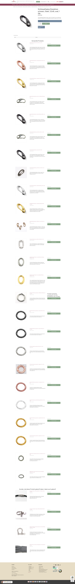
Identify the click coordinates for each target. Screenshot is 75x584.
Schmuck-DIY (38, 1)
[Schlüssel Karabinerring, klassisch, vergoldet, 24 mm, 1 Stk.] (21, 442)
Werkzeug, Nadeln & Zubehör (42, 570)
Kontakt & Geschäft (31, 567)
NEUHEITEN (13, 4)
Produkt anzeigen (53, 45)
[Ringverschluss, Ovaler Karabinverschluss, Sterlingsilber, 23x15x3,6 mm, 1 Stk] (21, 478)
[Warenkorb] (62, 1)
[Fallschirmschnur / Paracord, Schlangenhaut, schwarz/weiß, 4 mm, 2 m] (21, 551)
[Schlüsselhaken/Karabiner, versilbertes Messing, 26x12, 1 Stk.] (21, 192)
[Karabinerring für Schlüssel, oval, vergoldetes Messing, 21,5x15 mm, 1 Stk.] (21, 281)
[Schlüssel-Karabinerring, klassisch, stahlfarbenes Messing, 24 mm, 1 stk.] (21, 299)
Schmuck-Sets (41, 567)
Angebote (17, 4)
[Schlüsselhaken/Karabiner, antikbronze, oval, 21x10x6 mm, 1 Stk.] (21, 228)
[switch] (72, 581)
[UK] (58, 1)
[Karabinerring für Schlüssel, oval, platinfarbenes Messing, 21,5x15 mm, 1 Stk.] (21, 264)
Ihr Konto (30, 571)
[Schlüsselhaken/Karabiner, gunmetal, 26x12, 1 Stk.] (21, 156)
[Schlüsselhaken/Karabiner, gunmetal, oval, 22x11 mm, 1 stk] (21, 174)
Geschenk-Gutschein (42, 571)
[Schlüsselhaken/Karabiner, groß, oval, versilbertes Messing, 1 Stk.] (21, 103)
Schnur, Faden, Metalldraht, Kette (43, 569)
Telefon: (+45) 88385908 (15, 571)
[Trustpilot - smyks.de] (55, 567)
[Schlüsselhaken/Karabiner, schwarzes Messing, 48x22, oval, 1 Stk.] (21, 121)
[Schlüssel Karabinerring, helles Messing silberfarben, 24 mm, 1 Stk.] (21, 406)
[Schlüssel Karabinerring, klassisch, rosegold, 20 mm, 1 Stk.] (21, 371)
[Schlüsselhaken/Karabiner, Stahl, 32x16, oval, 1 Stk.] (21, 49)
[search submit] (48, 1)
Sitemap (29, 572)
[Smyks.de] (14, 2)
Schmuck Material (41, 568)
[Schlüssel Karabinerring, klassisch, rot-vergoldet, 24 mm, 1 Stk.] (21, 389)
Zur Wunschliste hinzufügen (40, 27)
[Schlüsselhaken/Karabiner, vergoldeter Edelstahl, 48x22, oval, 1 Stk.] (21, 210)
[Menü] (71, 576)
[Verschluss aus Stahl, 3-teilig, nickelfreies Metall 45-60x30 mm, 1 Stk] (21, 515)
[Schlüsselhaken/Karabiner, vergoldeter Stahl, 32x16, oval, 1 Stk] (21, 85)
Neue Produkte (41, 566)
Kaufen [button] (46, 23)
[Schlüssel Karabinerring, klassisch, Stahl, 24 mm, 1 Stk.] (21, 353)
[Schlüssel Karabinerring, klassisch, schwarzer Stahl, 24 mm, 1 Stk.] (21, 317)
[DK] (56, 1)
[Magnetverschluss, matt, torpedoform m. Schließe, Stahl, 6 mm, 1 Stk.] (21, 498)
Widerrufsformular (31, 568)
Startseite (30, 566)
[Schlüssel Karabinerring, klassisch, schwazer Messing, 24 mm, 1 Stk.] (21, 335)
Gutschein (47, 4)
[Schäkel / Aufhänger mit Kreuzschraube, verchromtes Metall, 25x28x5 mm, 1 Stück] (21, 533)
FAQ (17, 2)
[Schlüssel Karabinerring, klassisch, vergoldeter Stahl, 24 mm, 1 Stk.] (21, 424)
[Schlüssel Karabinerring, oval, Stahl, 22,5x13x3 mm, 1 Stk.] (21, 246)
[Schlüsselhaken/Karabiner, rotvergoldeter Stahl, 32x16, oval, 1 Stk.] (21, 67)
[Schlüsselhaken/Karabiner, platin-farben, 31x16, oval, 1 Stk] (21, 139)
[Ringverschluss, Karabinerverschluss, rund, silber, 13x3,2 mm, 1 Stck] (21, 460)
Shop (29, 569)
